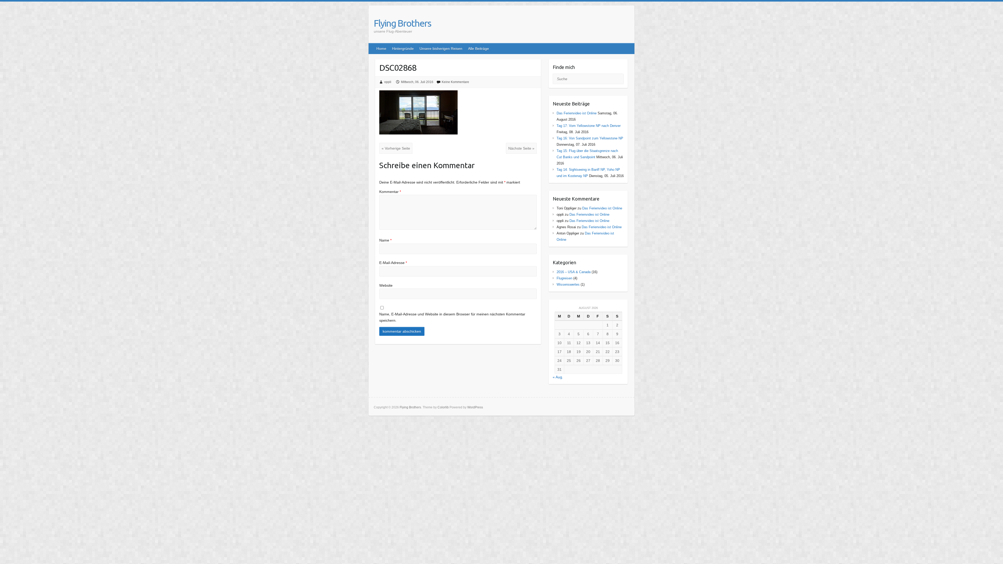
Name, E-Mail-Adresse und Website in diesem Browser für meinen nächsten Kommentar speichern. (452, 317)
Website (386, 285)
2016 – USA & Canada (574, 272)
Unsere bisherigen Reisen (440, 48)
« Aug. (558, 377)
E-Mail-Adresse (393, 263)
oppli (387, 82)
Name (385, 240)
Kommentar (390, 192)
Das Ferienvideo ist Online (577, 113)
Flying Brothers (402, 23)
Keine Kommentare (455, 82)
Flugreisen (564, 278)
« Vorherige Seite (396, 148)
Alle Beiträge (478, 48)
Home (381, 48)
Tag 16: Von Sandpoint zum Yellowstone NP (590, 138)
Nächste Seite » (521, 148)
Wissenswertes (568, 284)
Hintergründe (403, 48)
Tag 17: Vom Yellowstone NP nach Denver (589, 126)
